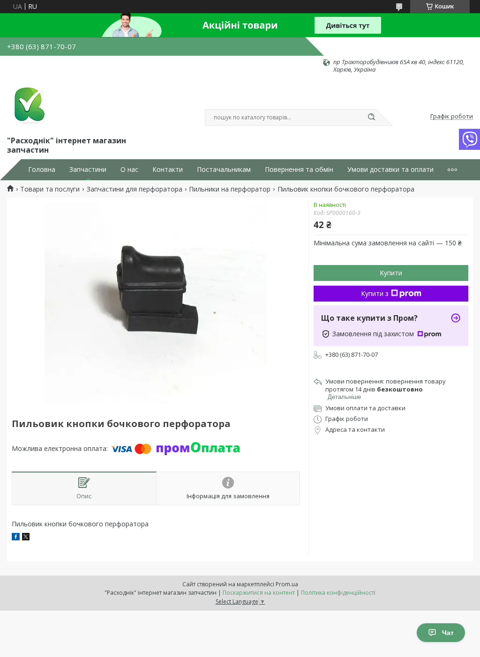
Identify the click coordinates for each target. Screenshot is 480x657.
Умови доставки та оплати (390, 169)
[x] (26, 537)
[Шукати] (371, 117)
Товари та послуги (50, 189)
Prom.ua (287, 584)
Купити (391, 272)
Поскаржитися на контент (259, 593)
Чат (448, 632)
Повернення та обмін (299, 169)
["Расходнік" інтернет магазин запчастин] (28, 104)
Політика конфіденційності (338, 593)
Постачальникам (224, 169)
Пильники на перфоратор (229, 189)
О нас (129, 169)
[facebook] (16, 537)
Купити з (375, 293)
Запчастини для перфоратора (134, 189)
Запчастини (87, 169)
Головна (41, 169)
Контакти (167, 169)
